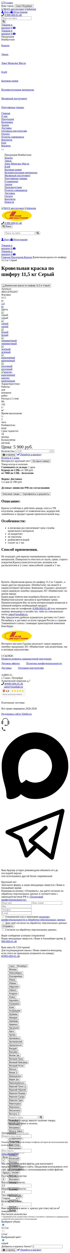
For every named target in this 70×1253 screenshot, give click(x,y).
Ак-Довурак (14, 1010)
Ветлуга (13, 1114)
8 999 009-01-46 (13, 15)
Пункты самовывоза (12, 136)
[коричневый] (8, 357)
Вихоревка (14, 1127)
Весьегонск (14, 1110)
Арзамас (13, 1014)
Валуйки (13, 1052)
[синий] (4, 323)
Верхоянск (14, 1107)
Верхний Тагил (16, 1086)
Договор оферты (10, 663)
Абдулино (14, 986)
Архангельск (15, 1045)
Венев (12, 1072)
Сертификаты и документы (36, 494)
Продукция (7, 119)
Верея (12, 1079)
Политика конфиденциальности (44, 663)
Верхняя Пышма (17, 1093)
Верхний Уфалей (17, 1090)
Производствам (13, 187)
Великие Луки (16, 1059)
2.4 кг (3, 305)
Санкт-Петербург (24, 6)
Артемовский (15, 1041)
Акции (5, 125)
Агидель (13, 993)
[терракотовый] (9, 340)
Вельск (12, 1069)
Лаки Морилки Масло (17, 163)
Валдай (13, 1048)
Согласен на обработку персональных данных (30, 929)
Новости (9, 202)
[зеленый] (6, 349)
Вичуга (12, 1131)
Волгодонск (15, 1148)
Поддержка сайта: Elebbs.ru (16, 714)
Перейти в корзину (31, 454)
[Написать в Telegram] (35, 867)
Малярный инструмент (17, 175)
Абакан (12, 983)
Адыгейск (14, 1000)
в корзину (10, 454)
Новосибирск (15, 973)
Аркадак (13, 1017)
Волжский (14, 1158)
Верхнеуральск (16, 1083)
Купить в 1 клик (10, 457)
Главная (5, 113)
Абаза (12, 980)
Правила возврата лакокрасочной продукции (26, 658)
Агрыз (12, 997)
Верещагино (15, 1076)
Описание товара (11, 494)
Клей (7, 166)
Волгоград (14, 1145)
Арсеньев (14, 1028)
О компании (11, 181)
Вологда (13, 1162)
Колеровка (7, 122)
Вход (5, 1157)
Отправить (8, 926)
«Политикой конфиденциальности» (22, 898)
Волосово (14, 1172)
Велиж (12, 1055)
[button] (35, 722)
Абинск (12, 990)
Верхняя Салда (16, 1096)
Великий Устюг (16, 1066)
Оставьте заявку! (41, 461)
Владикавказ (15, 1138)
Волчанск (14, 1179)
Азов (11, 1007)
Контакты (6, 139)
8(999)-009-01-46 (14, 683)
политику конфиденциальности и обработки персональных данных (33, 918)
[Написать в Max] (35, 798)
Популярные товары (16, 178)
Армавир (13, 1021)
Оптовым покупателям (14, 131)
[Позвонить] (3, 730)
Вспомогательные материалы (21, 172)
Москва (12, 969)
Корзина (6, 145)
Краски (9, 157)
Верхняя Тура (16, 1100)
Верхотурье (15, 1103)
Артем (12, 1035)
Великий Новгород (18, 1062)
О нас (4, 116)
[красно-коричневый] (8, 375)
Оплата (5, 133)
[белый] (4, 332)
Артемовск (14, 1038)
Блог (4, 142)
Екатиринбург (15, 976)
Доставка (6, 128)
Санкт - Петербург (18, 966)
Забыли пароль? (10, 1153)
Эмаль (8, 160)
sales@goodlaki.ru (18, 614)
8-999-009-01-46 (41, 608)
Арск (11, 1031)
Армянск (13, 1024)
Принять (7, 1173)
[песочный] (6, 366)
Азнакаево (14, 1004)
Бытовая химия (13, 169)
